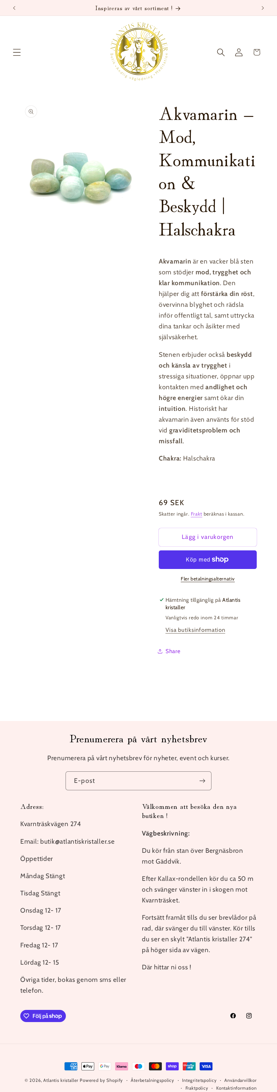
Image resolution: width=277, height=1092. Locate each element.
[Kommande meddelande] (262, 7)
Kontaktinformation (236, 1088)
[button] (17, 52)
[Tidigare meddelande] (14, 7)
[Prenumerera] (202, 780)
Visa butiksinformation (195, 629)
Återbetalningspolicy (152, 1080)
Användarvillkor (240, 1080)
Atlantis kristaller (60, 1080)
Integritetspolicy (199, 1080)
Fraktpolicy (196, 1088)
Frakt (196, 514)
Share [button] (173, 651)
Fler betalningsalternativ (208, 579)
